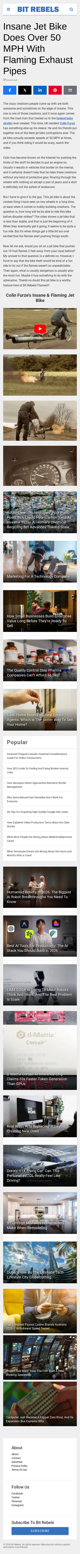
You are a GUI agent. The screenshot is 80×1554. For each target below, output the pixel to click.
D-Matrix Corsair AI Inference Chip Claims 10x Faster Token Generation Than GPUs (37, 1079)
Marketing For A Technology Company (38, 576)
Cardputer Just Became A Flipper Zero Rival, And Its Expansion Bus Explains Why (39, 1419)
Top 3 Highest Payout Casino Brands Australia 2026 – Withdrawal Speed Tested (36, 1326)
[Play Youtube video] (40, 328)
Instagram (18, 1505)
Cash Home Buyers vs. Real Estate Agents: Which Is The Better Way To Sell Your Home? (40, 720)
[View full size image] (40, 375)
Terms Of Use (19, 1469)
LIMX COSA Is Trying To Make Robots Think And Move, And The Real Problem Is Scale (39, 994)
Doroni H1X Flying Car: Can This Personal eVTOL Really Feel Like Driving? (33, 1176)
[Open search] (73, 8)
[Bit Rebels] (36, 12)
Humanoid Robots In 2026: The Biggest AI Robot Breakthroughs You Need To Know (39, 897)
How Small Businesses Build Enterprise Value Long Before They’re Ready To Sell (39, 621)
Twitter (16, 1497)
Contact (16, 1458)
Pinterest (17, 1501)
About (15, 1454)
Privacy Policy (20, 1465)
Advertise (17, 1461)
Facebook (17, 1493)
